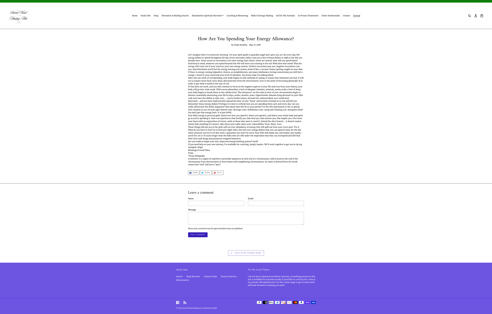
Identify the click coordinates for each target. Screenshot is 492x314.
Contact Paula (210, 276)
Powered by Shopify (209, 308)
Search (179, 276)
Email (250, 198)
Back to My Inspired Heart (248, 252)
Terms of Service (229, 276)
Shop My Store (193, 276)
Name (191, 198)
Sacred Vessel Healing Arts (192, 308)
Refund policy (182, 280)
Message (192, 209)
